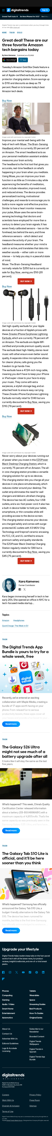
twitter (24, 589)
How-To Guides (36, 1013)
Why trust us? (15, 27)
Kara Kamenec (10, 55)
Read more (11, 724)
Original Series (35, 1017)
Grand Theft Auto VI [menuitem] (10, 16)
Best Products (35, 1008)
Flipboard (3, 979)
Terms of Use (7, 1111)
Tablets (32, 991)
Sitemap (33, 1106)
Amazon (5, 620)
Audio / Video (8, 1004)
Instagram (10, 972)
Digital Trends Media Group (14, 1120)
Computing (7, 995)
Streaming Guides (37, 1004)
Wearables (34, 995)
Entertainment (8, 1013)
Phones (5, 991)
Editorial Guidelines (10, 1043)
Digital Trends (15, 13)
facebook (20, 589)
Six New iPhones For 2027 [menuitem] (29, 16)
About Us (6, 1029)
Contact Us (7, 1033)
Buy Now (7, 100)
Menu (3, 10)
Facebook (3, 972)
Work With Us (8, 1100)
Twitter (16, 972)
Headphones (18, 620)
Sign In (45, 10)
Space (32, 1000)
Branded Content (36, 1036)
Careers (5, 1094)
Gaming (5, 1000)
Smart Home (7, 1008)
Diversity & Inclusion (10, 1106)
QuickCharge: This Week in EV (15, 625)
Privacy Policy (35, 1094)
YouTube (23, 972)
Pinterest (36, 972)
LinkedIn (43, 972)
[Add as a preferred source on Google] (9, 60)
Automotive (7, 1017)
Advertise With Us (9, 1038)
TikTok (30, 972)
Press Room (34, 1100)
